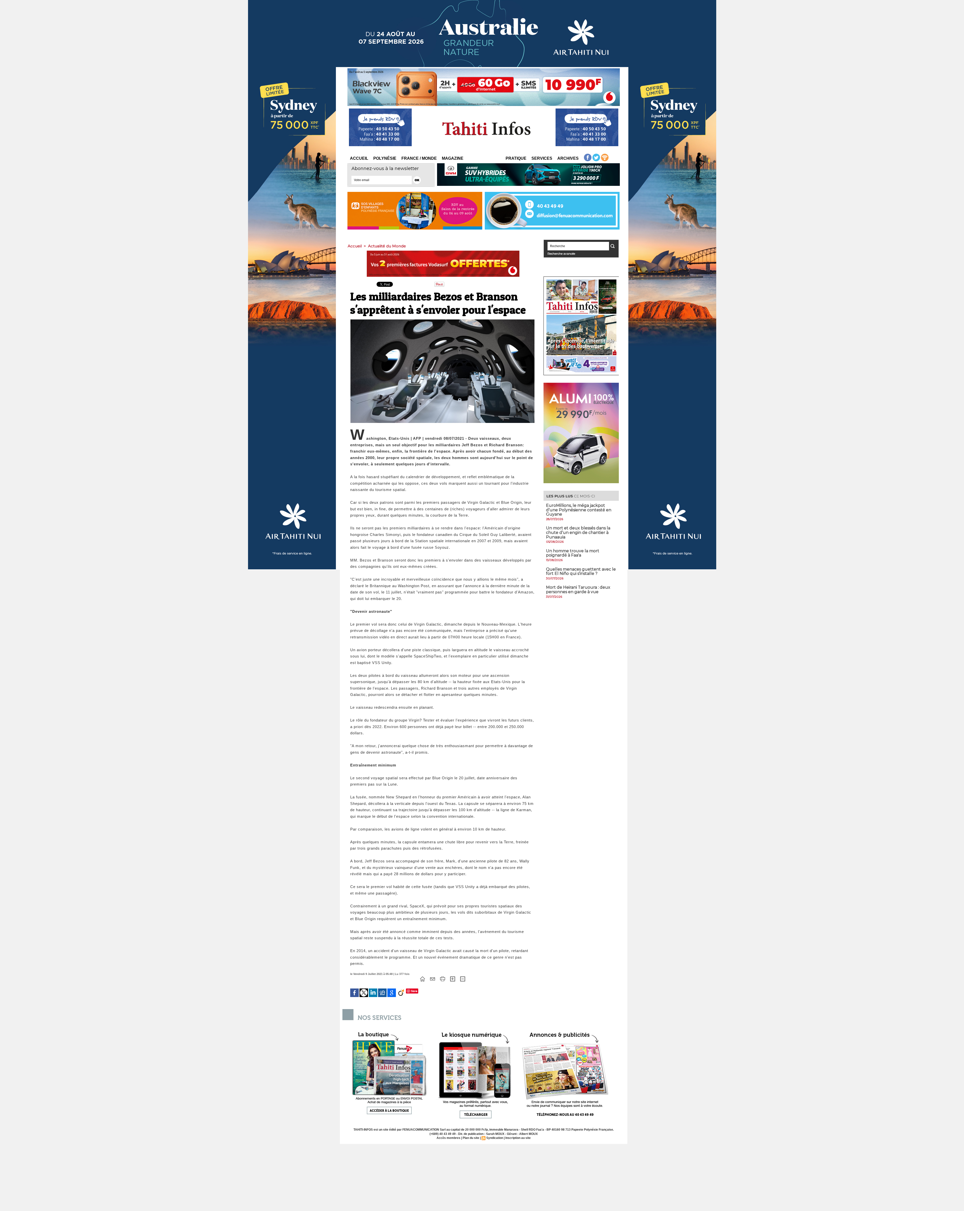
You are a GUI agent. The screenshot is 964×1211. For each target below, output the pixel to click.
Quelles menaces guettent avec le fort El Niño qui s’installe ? (581, 571)
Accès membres (448, 1138)
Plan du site (471, 1138)
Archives (568, 158)
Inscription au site (518, 1138)
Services (541, 158)
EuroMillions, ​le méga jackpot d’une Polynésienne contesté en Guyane (578, 510)
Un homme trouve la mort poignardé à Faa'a (572, 553)
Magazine (452, 158)
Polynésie (384, 158)
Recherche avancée (561, 253)
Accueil (359, 158)
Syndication (494, 1138)
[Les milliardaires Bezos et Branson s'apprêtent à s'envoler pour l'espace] (442, 320)
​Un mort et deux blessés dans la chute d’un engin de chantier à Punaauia (578, 532)
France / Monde (419, 158)
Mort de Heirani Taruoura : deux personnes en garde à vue (578, 589)
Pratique (516, 158)
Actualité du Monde (387, 246)
